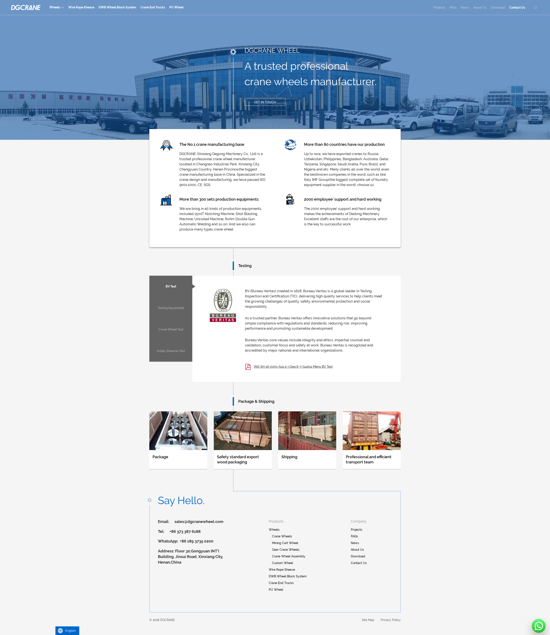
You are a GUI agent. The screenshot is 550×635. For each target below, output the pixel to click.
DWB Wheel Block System (117, 7)
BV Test (171, 286)
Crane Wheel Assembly (288, 556)
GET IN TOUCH (265, 102)
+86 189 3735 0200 (196, 541)
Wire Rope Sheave (81, 7)
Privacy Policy (391, 620)
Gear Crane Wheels (285, 549)
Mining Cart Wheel (285, 543)
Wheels (54, 7)
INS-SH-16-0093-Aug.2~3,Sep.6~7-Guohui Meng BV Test (293, 366)
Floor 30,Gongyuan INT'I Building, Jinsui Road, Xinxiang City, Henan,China (190, 556)
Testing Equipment (170, 308)
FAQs (453, 7)
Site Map (368, 620)
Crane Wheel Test (171, 329)
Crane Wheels (282, 536)
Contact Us (517, 7)
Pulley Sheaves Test (171, 351)
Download (498, 7)
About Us (479, 7)
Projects (439, 7)
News (465, 7)
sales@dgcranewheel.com (198, 521)
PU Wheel (176, 7)
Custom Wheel (282, 563)
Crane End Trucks (153, 7)
